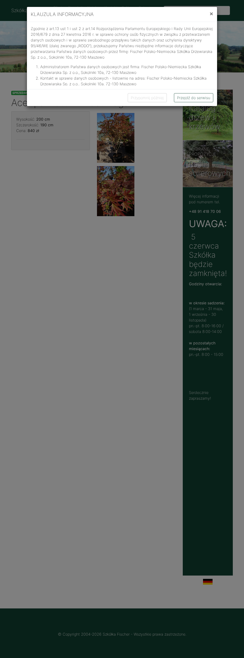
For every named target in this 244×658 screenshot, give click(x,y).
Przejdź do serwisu (193, 97)
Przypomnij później (147, 97)
